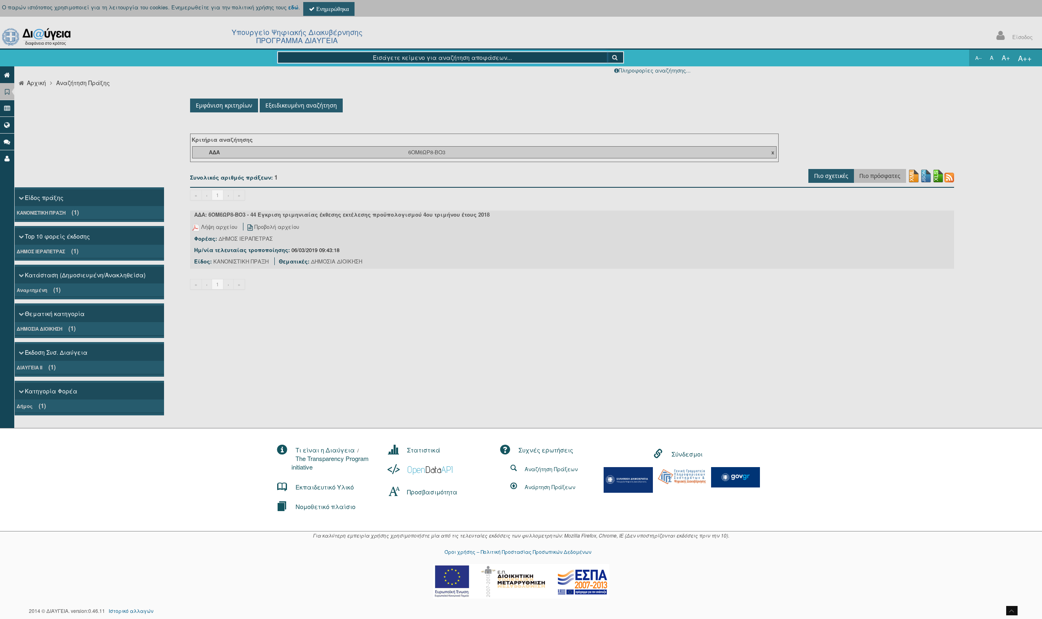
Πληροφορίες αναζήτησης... (655, 70)
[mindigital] (628, 479)
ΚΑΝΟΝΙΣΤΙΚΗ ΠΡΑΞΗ (48, 212)
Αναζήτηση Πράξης (83, 83)
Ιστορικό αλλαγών (131, 610)
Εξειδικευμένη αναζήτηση (301, 105)
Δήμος (31, 405)
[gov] (735, 476)
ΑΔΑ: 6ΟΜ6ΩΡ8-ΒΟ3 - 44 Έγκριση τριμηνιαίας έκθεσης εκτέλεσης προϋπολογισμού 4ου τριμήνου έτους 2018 (342, 214)
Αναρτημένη (39, 289)
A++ (1025, 58)
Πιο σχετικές (831, 176)
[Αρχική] (7, 74)
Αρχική (36, 83)
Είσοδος (1022, 37)
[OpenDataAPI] (421, 469)
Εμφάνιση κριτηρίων (224, 105)
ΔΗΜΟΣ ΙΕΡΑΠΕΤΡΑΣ (48, 250)
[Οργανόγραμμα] (7, 108)
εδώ (293, 7)
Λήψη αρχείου (219, 226)
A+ (1006, 57)
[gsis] (682, 475)
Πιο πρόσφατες (879, 176)
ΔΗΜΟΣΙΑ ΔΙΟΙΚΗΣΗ (46, 328)
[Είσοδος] (7, 158)
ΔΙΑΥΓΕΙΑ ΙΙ (36, 366)
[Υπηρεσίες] (7, 124)
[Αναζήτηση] (615, 57)
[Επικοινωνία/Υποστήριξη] (7, 141)
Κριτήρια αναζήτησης (222, 139)
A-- (978, 57)
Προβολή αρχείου (276, 226)
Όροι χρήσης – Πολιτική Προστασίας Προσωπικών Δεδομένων (517, 551)
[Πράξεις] (7, 91)
